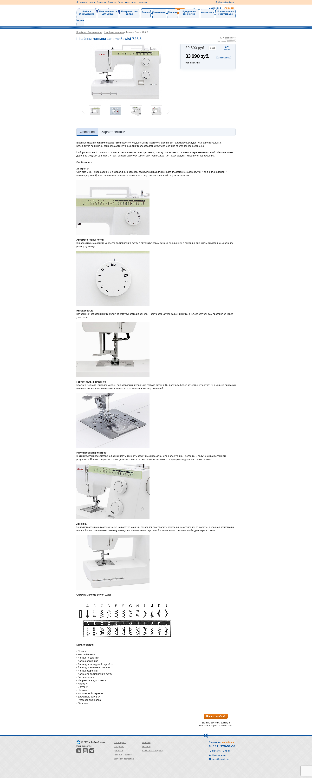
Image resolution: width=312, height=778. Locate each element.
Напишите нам (219, 755)
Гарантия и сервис (123, 754)
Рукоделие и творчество (189, 12)
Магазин (143, 2)
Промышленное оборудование (225, 12)
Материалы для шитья (129, 12)
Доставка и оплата (85, 2)
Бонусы (112, 2)
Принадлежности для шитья (108, 12)
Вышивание (159, 12)
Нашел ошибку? (215, 716)
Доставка (118, 750)
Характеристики (113, 132)
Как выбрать (120, 742)
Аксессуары (207, 12)
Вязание (146, 12)
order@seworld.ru (220, 759)
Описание (87, 132)
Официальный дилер (152, 750)
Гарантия (101, 2)
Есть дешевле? (223, 57)
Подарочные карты (127, 2)
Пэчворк (172, 12)
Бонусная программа (124, 759)
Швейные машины (114, 32)
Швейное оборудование (86, 12)
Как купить (119, 746)
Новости (146, 746)
